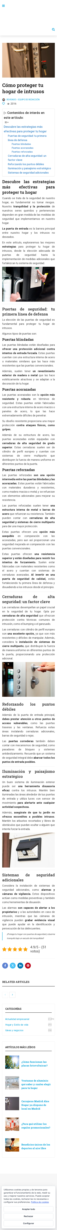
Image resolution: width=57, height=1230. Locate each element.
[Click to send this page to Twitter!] (13, 966)
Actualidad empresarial (17, 1019)
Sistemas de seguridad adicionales (28, 172)
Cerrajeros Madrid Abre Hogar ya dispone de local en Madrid (35, 1105)
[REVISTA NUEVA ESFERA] (28, 17)
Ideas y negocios (14, 1030)
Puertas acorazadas (22, 148)
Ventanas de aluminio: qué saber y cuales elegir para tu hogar (36, 1084)
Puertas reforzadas (22, 151)
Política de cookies (40, 1202)
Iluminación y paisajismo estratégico (29, 168)
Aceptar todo (28, 1209)
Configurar (28, 1223)
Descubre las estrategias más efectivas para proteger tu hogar (25, 129)
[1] (3, 103)
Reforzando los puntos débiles (26, 164)
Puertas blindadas (21, 144)
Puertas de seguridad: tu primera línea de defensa (27, 138)
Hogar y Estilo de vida (16, 1024)
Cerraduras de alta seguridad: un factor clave (27, 158)
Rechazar (28, 1216)
